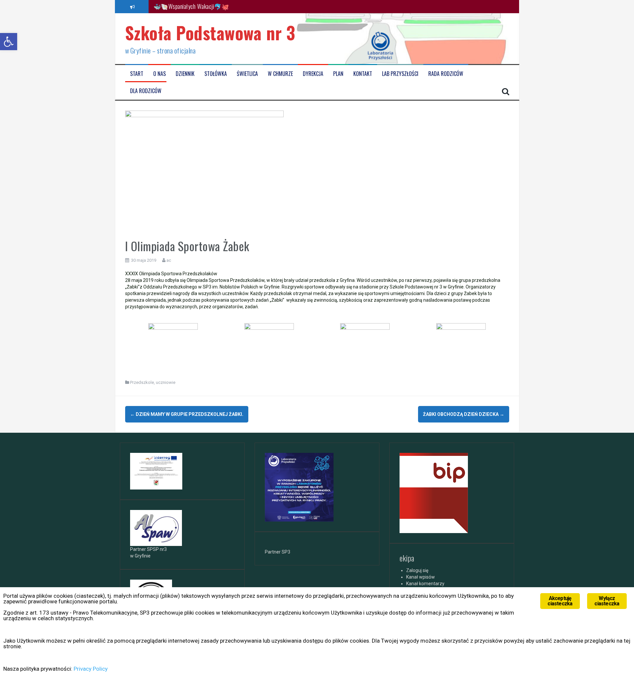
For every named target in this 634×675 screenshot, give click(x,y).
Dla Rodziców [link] (145, 91)
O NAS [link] (159, 74)
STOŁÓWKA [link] (215, 74)
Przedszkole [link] (142, 382)
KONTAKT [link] (362, 74)
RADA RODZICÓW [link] (445, 74)
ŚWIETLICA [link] (247, 74)
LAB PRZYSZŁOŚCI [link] (400, 74)
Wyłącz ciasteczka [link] (606, 601)
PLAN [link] (338, 74)
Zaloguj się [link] (417, 570)
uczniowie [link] (165, 382)
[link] (8, 41)
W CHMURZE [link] (280, 74)
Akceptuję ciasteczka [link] (559, 601)
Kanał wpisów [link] (420, 577)
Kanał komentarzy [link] (425, 583)
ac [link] (168, 260)
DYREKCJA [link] (313, 74)
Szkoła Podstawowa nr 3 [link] (210, 32)
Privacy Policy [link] (91, 668)
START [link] (136, 74)
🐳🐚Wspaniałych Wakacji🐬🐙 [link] (191, 6)
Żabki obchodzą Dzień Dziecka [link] (463, 414)
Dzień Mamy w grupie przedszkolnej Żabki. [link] (186, 414)
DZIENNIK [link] (185, 74)
